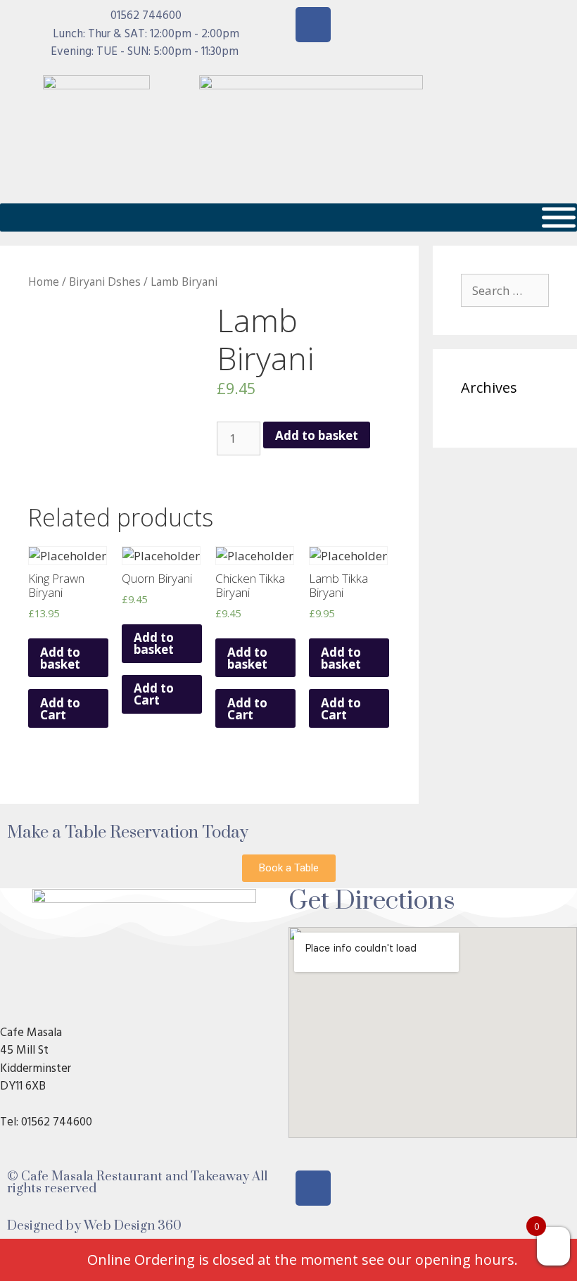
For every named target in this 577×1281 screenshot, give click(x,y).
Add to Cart (60, 709)
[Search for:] (505, 290)
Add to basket (316, 435)
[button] (289, 868)
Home (43, 281)
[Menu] (559, 217)
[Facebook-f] (313, 24)
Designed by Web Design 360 (94, 1226)
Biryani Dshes (105, 281)
